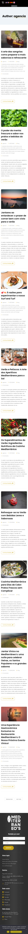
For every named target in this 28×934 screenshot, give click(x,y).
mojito (9, 151)
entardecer (11, 230)
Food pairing (11, 751)
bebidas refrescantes (7, 146)
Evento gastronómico (7, 750)
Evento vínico (16, 750)
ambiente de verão (6, 228)
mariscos (3, 233)
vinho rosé (22, 71)
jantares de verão (18, 231)
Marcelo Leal (16, 753)
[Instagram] (18, 2)
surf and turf (7, 312)
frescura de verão (11, 148)
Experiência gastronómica (14, 307)
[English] (6, 2)
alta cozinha (5, 305)
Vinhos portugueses (17, 758)
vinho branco (16, 71)
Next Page (19, 799)
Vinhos (10, 758)
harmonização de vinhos (7, 753)
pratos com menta (15, 151)
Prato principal (12, 755)
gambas (23, 307)
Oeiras (7, 755)
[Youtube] (20, 2)
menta (6, 151)
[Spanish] (12, 2)
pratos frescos (9, 235)
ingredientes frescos (13, 149)
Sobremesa (11, 756)
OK (8, 931)
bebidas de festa (6, 64)
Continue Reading (7, 101)
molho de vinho (15, 308)
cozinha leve (16, 146)
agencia (4, 61)
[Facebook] (16, 2)
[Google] (23, 2)
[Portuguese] (10, 2)
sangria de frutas (13, 69)
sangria (7, 69)
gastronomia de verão (19, 230)
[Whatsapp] (22, 2)
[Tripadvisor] (25, 2)
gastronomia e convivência (7, 231)
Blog (18, 61)
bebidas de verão (15, 64)
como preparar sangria (13, 66)
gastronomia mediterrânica (10, 67)
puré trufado (12, 310)
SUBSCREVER (8, 848)
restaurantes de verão (18, 235)
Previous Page (9, 799)
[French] (8, 2)
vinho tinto (6, 758)
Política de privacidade (16, 931)
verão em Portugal (8, 71)
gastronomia (18, 751)
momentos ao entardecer (12, 233)
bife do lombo (11, 305)
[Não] (26, 929)
